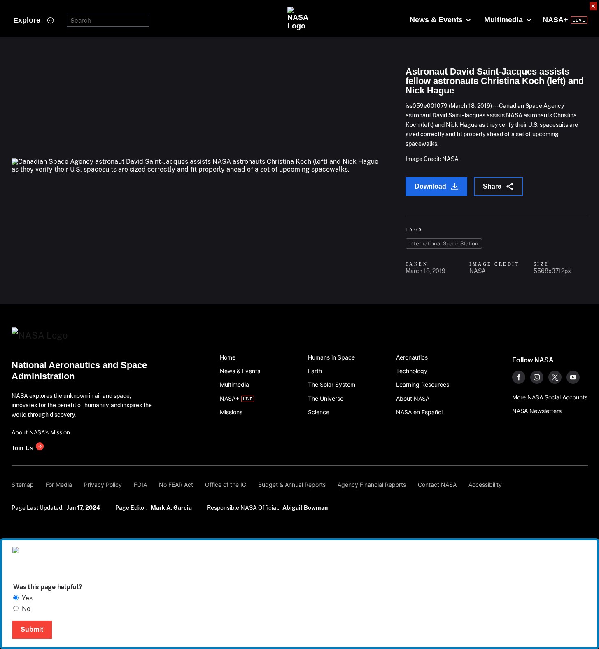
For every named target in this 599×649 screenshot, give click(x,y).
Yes (27, 598)
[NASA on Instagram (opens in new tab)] (536, 377)
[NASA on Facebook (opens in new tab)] (518, 377)
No (26, 609)
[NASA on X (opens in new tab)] (555, 377)
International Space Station (443, 243)
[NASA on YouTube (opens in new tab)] (573, 377)
